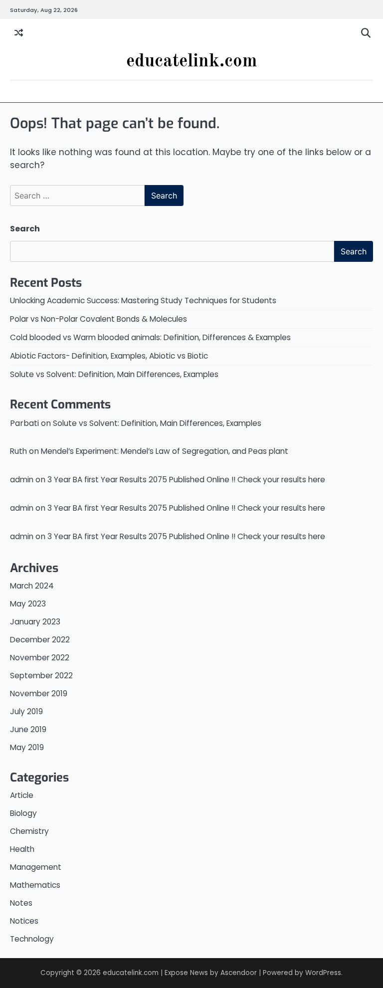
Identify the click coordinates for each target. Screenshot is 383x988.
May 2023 (28, 603)
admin (21, 479)
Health (22, 849)
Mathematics (35, 885)
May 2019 (27, 747)
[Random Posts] (18, 33)
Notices (24, 921)
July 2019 (26, 711)
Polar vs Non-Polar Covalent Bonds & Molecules (98, 319)
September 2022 (41, 675)
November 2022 (39, 657)
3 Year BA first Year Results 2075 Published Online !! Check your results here (186, 479)
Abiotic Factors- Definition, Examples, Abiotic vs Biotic (109, 356)
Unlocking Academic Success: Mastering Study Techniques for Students (143, 300)
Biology (23, 813)
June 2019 (28, 729)
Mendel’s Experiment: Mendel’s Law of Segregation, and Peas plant (164, 451)
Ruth (18, 451)
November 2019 (38, 693)
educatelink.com (191, 61)
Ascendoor (238, 973)
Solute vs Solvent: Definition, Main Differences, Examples (114, 374)
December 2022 (40, 639)
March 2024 (32, 586)
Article (21, 795)
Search (25, 228)
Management (35, 867)
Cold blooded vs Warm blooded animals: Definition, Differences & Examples (150, 337)
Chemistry (29, 831)
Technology (32, 939)
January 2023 (35, 621)
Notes (21, 903)
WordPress (323, 973)
